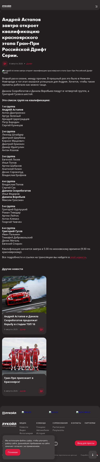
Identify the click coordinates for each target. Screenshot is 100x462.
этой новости (78, 257)
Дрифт (29, 63)
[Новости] (2, 11)
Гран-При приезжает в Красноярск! (18, 380)
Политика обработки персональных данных (59, 455)
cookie (29, 440)
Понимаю (13, 452)
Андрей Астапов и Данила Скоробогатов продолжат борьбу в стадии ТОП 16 (21, 320)
